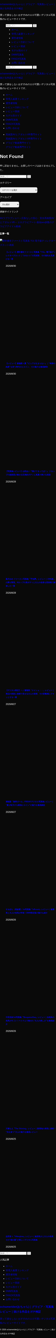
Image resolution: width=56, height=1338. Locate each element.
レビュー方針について (17, 107)
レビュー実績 (13, 111)
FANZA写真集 (13, 124)
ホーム (9, 95)
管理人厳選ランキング (17, 99)
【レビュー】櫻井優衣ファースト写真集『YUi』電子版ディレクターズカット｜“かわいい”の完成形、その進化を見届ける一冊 (31, 255)
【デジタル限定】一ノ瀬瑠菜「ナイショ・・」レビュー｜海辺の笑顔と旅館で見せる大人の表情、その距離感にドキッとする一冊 (30, 693)
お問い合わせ (13, 128)
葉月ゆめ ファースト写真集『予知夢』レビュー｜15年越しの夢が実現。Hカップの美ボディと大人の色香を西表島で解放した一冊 (31, 582)
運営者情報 (11, 103)
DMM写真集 (12, 120)
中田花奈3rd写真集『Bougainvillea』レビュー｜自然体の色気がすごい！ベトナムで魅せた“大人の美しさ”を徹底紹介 (30, 1020)
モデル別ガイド (14, 115)
